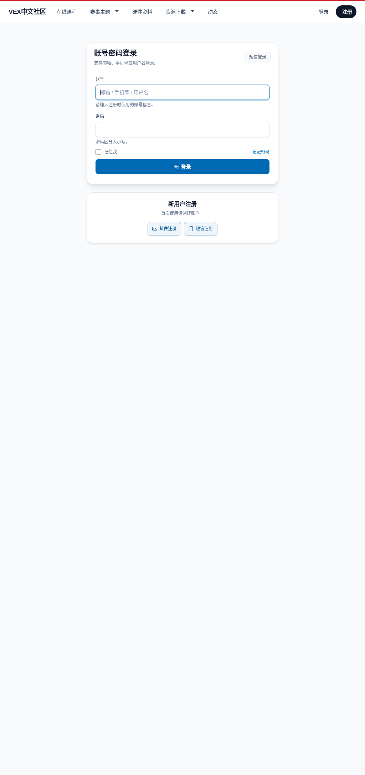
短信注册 (204, 228)
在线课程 (67, 12)
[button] (103, 11)
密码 (100, 116)
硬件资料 (142, 12)
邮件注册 (167, 228)
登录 (324, 12)
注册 (347, 12)
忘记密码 (260, 152)
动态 (213, 12)
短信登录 (257, 57)
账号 (100, 79)
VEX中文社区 (27, 11)
